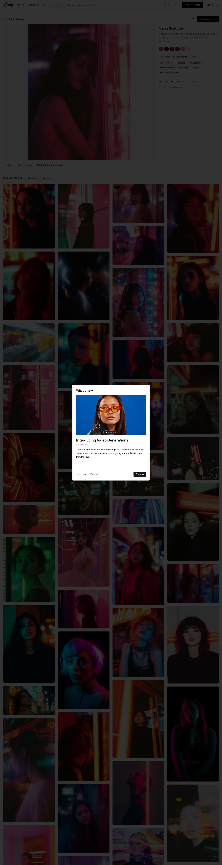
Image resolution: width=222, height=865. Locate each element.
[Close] (146, 388)
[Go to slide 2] (108, 432)
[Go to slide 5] (115, 432)
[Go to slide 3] (111, 432)
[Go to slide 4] (113, 432)
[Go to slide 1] (106, 432)
